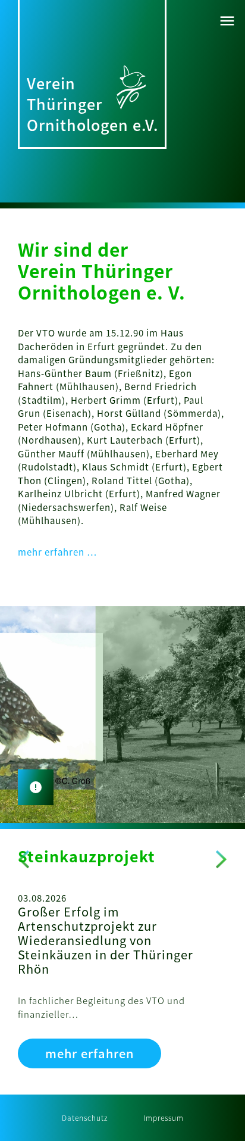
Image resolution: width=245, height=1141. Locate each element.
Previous (24, 859)
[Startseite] (131, 86)
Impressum (163, 1117)
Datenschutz (85, 1117)
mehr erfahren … (58, 551)
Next (221, 859)
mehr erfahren (89, 1053)
